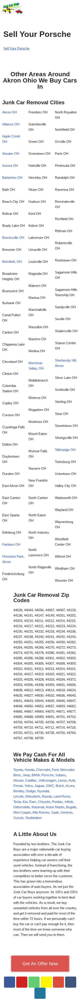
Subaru (60, 775)
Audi (71, 780)
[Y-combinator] (46, 982)
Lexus (62, 780)
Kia (25, 802)
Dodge (30, 791)
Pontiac (57, 802)
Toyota (18, 770)
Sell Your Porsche (16, 48)
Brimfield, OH (12, 261)
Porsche (47, 775)
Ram (32, 802)
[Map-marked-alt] (34, 982)
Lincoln (18, 796)
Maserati (38, 807)
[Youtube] (21, 982)
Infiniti (69, 802)
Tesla (17, 802)
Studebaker (33, 818)
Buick (60, 786)
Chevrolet (43, 770)
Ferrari (18, 786)
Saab (55, 812)
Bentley (18, 791)
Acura (70, 786)
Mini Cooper (22, 812)
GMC (50, 786)
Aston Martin (55, 807)
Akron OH (9, 112)
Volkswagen (47, 780)
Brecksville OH (13, 237)
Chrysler (44, 802)
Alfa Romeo (40, 812)
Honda (29, 770)
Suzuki (18, 818)
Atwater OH (10, 153)
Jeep (26, 775)
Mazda (47, 796)
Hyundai (43, 791)
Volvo (29, 786)
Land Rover (62, 796)
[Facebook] (9, 982)
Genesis (66, 812)
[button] (70, 8)
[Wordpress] (40, 993)
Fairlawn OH (11, 544)
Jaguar (39, 786)
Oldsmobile (21, 807)
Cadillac (31, 780)
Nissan (18, 780)
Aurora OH (10, 165)
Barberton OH (12, 177)
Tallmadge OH (65, 450)
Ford (55, 770)
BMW (36, 775)
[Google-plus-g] (58, 982)
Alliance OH (11, 124)
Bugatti (71, 807)
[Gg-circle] (70, 982)
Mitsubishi (32, 796)
